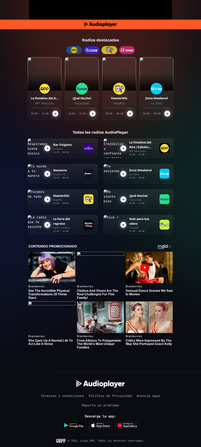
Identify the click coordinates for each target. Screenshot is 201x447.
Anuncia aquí (148, 396)
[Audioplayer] (100, 24)
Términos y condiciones (62, 396)
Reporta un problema (100, 405)
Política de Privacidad (110, 396)
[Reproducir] (55, 114)
